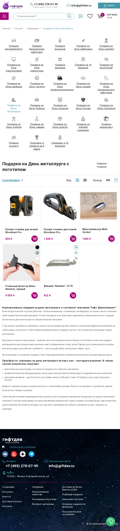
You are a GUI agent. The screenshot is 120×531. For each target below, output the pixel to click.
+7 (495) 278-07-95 (22, 466)
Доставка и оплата (12, 501)
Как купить (7, 492)
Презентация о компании (23, 447)
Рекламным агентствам (44, 499)
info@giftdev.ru (61, 466)
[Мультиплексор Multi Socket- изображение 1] (98, 205)
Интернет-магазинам (43, 504)
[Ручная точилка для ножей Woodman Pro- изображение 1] (60, 205)
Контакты (7, 506)
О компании (8, 487)
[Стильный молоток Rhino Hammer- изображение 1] (21, 262)
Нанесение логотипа (72, 499)
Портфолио (37, 487)
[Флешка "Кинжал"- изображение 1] (60, 262)
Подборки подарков (72, 494)
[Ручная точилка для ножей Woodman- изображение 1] (21, 205)
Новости (6, 496)
